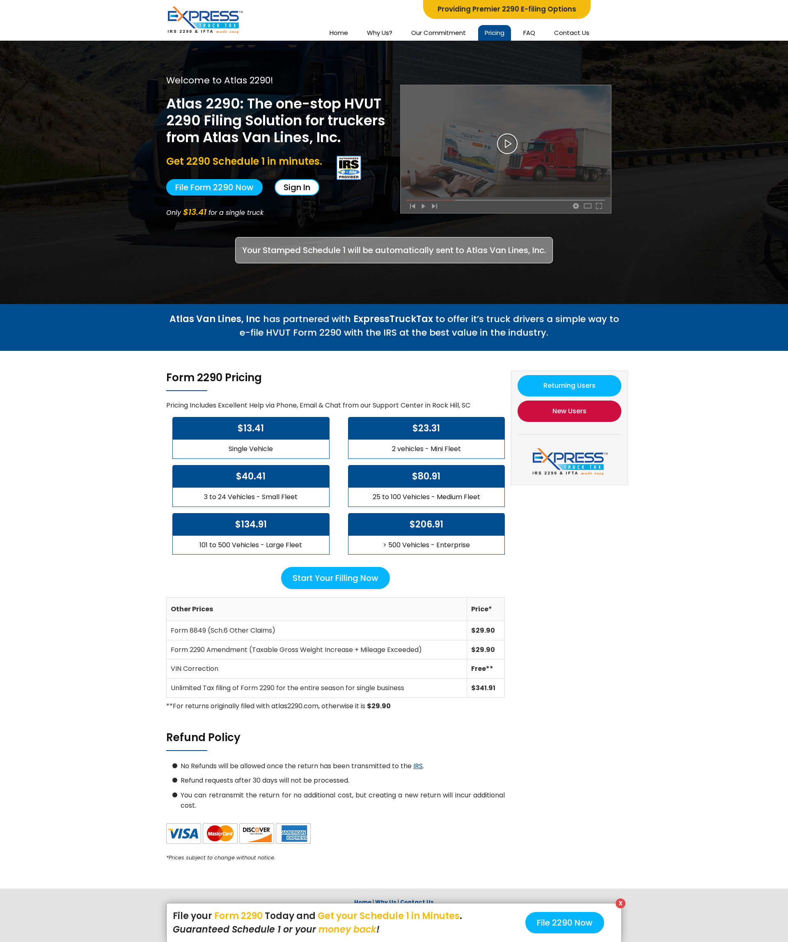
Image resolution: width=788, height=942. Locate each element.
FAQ (529, 32)
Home (339, 32)
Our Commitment (438, 32)
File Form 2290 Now (214, 187)
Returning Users (569, 385)
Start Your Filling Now (335, 578)
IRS (418, 766)
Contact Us (571, 32)
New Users (569, 411)
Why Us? (379, 32)
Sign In (297, 187)
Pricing (494, 32)
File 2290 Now (565, 922)
